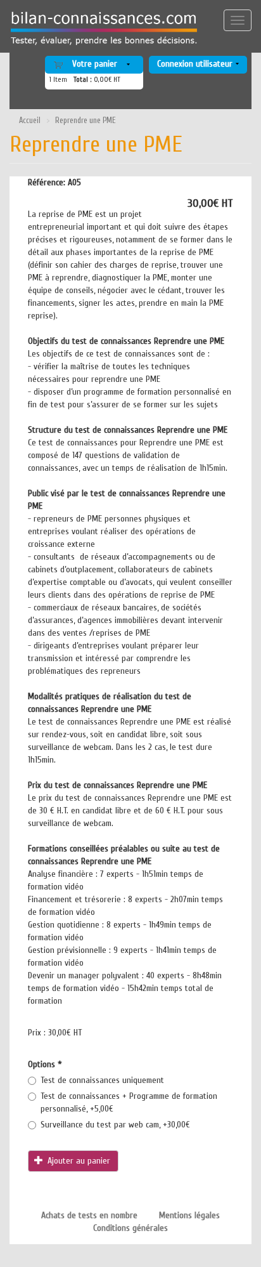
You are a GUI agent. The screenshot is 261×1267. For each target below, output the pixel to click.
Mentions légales (189, 1215)
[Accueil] (99, 29)
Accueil (30, 120)
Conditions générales (130, 1228)
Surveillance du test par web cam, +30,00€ (115, 1124)
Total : (82, 79)
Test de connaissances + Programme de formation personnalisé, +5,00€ (129, 1102)
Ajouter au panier (77, 1160)
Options (45, 1064)
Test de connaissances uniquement (102, 1080)
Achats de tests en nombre (89, 1215)
